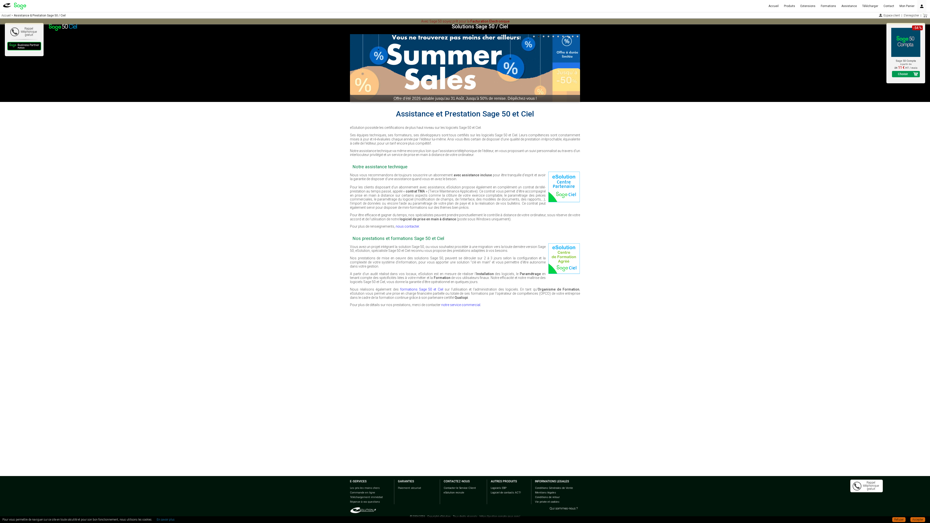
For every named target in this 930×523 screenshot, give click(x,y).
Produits (789, 6)
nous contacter (407, 226)
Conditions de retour (547, 497)
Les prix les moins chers (365, 488)
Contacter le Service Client (460, 488)
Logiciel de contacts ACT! (506, 492)
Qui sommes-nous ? (564, 508)
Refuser (899, 519)
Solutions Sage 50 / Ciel (480, 26)
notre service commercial (460, 305)
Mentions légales (545, 492)
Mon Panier (906, 6)
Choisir (903, 74)
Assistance (849, 6)
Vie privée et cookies (547, 501)
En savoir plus (166, 519)
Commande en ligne (362, 492)
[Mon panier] (925, 15)
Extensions (807, 6)
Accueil (773, 6)
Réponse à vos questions (365, 501)
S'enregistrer (911, 15)
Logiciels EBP (498, 488)
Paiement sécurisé (409, 488)
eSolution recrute (454, 492)
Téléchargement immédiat (366, 497)
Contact (889, 6)
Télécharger (870, 6)
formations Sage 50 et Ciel (421, 289)
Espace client (892, 15)
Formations (828, 6)
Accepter (917, 519)
